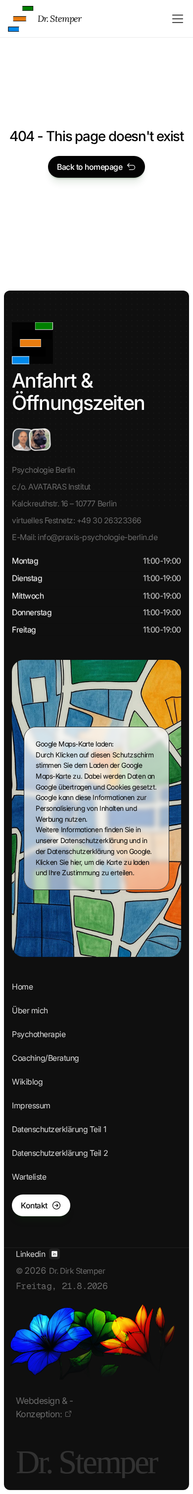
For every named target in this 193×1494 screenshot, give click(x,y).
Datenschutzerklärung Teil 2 (60, 1153)
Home (22, 987)
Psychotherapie (38, 1034)
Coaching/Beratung (45, 1058)
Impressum (31, 1105)
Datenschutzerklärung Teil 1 (59, 1129)
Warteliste (29, 1177)
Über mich (30, 1010)
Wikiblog (27, 1082)
